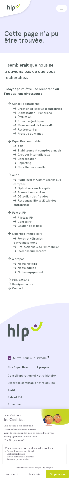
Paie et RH (19, 212)
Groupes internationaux (34, 154)
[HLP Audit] (25, 340)
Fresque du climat (30, 133)
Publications (20, 280)
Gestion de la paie (30, 226)
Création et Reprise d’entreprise (40, 109)
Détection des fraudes (33, 196)
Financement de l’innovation (36, 125)
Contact (17, 288)
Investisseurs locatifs (32, 251)
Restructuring (27, 129)
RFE (20, 146)
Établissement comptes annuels (39, 150)
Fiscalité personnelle (31, 167)
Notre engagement (30, 272)
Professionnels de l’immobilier (38, 247)
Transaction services (31, 192)
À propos (18, 259)
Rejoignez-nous (22, 284)
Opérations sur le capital (34, 188)
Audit (16, 175)
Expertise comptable (26, 141)
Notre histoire (27, 264)
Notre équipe (27, 268)
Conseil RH (25, 221)
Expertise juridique (31, 121)
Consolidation (27, 159)
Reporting (24, 163)
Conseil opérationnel (26, 104)
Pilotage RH (25, 217)
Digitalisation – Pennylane (35, 113)
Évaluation (24, 117)
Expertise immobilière (27, 233)
